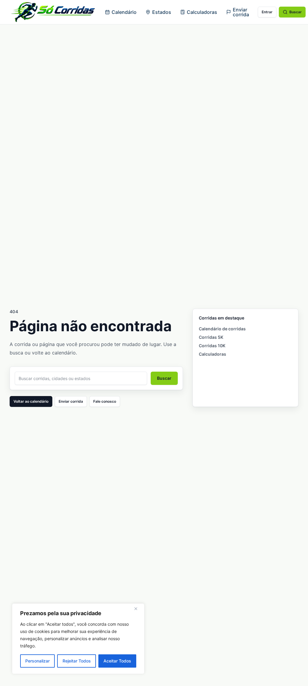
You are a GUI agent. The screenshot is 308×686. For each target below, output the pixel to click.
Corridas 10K (212, 345)
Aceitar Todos (117, 660)
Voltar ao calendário (31, 401)
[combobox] (81, 378)
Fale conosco (104, 401)
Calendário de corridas (222, 328)
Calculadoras (202, 12)
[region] (78, 638)
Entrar (267, 12)
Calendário (124, 12)
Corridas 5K (211, 337)
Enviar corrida (241, 12)
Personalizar (37, 660)
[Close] (138, 608)
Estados (161, 12)
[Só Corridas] (53, 12)
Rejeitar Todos (77, 660)
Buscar (295, 12)
